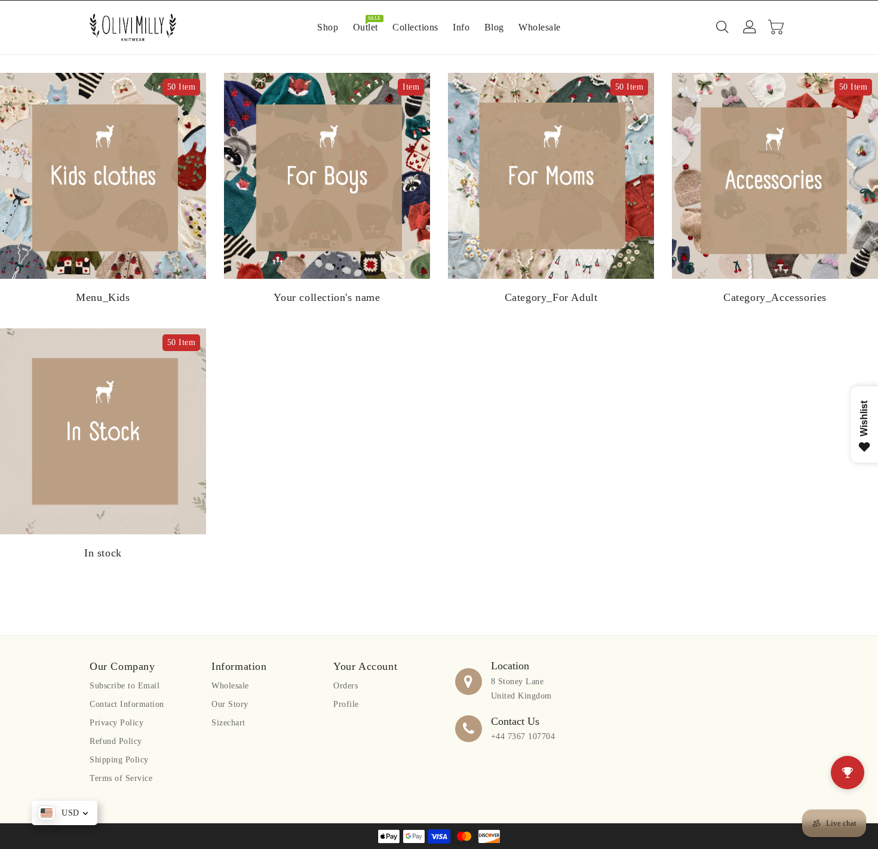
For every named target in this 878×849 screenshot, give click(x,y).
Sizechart (228, 722)
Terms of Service (121, 778)
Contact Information (127, 704)
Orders (345, 685)
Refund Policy (116, 741)
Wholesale (230, 685)
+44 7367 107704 (523, 736)
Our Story (229, 704)
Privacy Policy (116, 722)
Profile (346, 704)
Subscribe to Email (124, 685)
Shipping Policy (119, 759)
